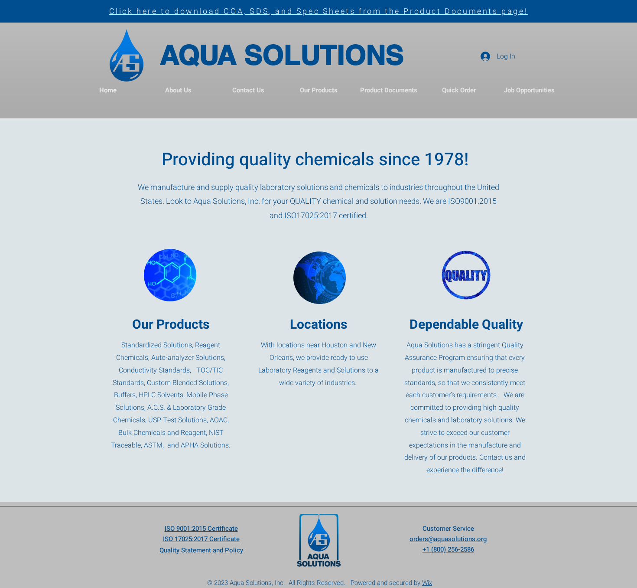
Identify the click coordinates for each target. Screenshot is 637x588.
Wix (427, 583)
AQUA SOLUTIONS (282, 54)
